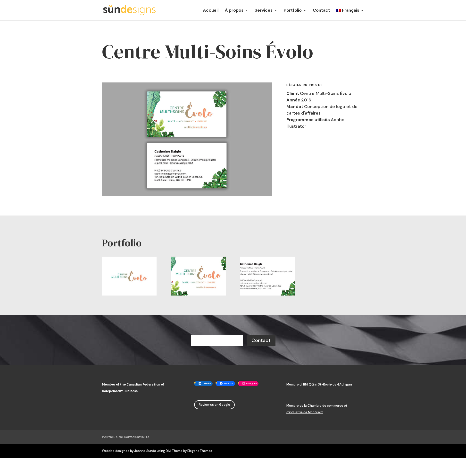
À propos (234, 11)
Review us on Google (214, 405)
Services (264, 11)
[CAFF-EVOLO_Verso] (267, 295)
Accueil (210, 11)
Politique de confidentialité (126, 437)
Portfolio (293, 11)
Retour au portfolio (217, 340)
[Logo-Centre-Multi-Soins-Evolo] (129, 295)
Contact (321, 11)
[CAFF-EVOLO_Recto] (198, 295)
